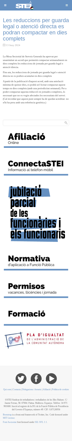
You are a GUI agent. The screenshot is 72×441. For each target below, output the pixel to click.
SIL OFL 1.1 (41, 422)
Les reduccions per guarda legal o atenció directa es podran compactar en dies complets (36, 29)
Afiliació (46, 389)
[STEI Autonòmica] (24, 5)
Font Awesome (10, 422)
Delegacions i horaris (31, 389)
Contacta (17, 389)
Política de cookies (60, 389)
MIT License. (9, 418)
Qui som (7, 389)
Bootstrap (7, 414)
